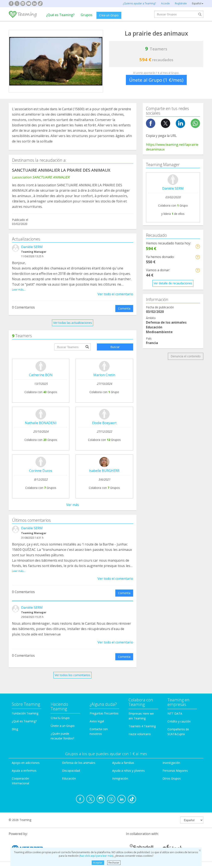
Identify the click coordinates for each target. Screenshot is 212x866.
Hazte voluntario (140, 734)
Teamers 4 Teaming (142, 726)
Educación (69, 778)
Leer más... (18, 289)
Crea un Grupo (109, 15)
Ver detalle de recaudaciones (173, 283)
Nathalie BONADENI (41, 423)
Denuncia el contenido (186, 356)
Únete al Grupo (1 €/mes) (156, 80)
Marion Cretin (104, 375)
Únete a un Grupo (63, 726)
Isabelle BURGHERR (104, 470)
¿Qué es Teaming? (60, 15)
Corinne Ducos (40, 470)
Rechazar (113, 862)
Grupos (86, 15)
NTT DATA (174, 713)
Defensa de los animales (78, 763)
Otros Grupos (172, 778)
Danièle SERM (32, 247)
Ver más (72, 504)
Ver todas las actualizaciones (72, 323)
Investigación (171, 763)
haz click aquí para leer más (96, 856)
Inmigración (120, 778)
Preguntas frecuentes (104, 713)
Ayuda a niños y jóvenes (128, 771)
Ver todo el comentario (115, 294)
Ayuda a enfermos (24, 771)
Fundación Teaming (25, 713)
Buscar (115, 347)
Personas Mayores (175, 771)
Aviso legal (97, 721)
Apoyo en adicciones (26, 763)
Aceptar (97, 862)
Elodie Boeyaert (104, 423)
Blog (15, 729)
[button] (197, 246)
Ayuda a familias (123, 763)
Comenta (124, 308)
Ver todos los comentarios (72, 675)
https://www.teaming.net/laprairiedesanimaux (172, 147)
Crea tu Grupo (60, 718)
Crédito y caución (179, 721)
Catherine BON (41, 375)
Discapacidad (71, 771)
